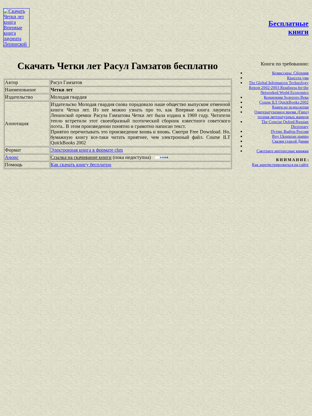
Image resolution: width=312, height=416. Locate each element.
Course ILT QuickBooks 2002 (284, 102)
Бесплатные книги (288, 27)
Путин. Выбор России (290, 131)
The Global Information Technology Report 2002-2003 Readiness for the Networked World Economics (279, 87)
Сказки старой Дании (290, 141)
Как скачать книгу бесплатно (81, 164)
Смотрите (266, 151)
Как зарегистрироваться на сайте (280, 164)
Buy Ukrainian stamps (290, 136)
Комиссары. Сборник (290, 73)
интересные (285, 151)
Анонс (12, 157)
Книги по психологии (290, 107)
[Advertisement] (142, 17)
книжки (302, 151)
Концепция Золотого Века (286, 97)
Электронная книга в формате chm (87, 150)
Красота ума (298, 78)
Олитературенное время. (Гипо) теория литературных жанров (281, 114)
